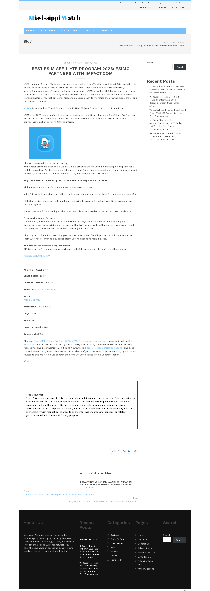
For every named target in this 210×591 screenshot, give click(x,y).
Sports (90, 30)
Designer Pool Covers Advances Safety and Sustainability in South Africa (103, 501)
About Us (135, 3)
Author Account (178, 7)
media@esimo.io (33, 299)
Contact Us (147, 3)
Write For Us (141, 7)
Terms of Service (177, 3)
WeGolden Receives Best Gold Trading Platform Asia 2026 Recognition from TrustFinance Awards (89, 568)
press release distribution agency (105, 347)
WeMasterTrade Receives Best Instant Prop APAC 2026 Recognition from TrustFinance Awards (167, 113)
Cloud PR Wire (72, 63)
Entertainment (48, 30)
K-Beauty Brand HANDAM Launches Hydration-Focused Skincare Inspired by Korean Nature (106, 483)
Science (77, 30)
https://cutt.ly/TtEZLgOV (37, 256)
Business (31, 30)
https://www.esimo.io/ (46, 289)
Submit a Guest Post (159, 7)
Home (124, 3)
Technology (105, 30)
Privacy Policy (161, 3)
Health (65, 30)
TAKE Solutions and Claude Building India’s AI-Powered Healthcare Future (59, 494)
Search (150, 62)
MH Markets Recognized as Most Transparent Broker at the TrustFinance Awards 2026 (165, 136)
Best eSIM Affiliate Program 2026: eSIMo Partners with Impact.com (71, 341)
